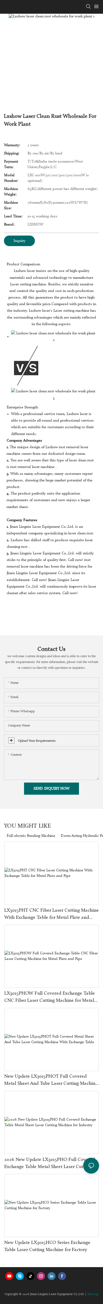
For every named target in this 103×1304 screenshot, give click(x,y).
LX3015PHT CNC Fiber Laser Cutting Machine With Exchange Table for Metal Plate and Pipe (51, 914)
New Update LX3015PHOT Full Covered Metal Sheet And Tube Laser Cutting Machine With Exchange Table (51, 1080)
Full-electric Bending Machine (31, 836)
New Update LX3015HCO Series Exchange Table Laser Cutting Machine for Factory (47, 1246)
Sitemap (93, 1294)
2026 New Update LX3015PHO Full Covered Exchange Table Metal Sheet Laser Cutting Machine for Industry (49, 1163)
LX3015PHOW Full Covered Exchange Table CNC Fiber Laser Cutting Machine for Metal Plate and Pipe (49, 997)
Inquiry (19, 241)
